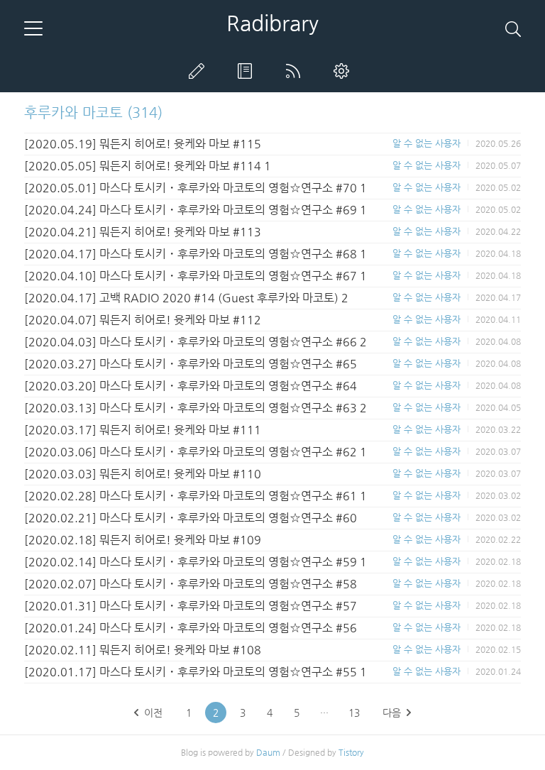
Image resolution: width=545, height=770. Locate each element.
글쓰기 (199, 71)
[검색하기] (513, 28)
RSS (296, 71)
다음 (391, 712)
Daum (268, 752)
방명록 (248, 71)
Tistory (351, 752)
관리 (344, 71)
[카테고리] (33, 28)
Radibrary (272, 23)
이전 (153, 712)
